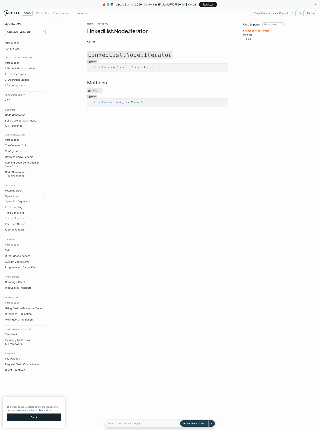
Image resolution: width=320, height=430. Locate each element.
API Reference (13, 125)
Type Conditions (14, 212)
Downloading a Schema (19, 156)
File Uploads (12, 358)
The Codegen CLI (15, 145)
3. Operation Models (17, 79)
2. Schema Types (15, 74)
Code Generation (15, 114)
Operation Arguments (18, 201)
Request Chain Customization (22, 364)
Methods (247, 34)
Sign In (310, 13)
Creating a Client (15, 282)
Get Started (12, 48)
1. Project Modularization (20, 68)
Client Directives (15, 370)
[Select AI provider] (212, 423)
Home (90, 23)
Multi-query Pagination (19, 319)
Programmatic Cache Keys (21, 267)
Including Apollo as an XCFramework (18, 342)
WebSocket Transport (18, 287)
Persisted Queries (15, 224)
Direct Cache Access (17, 256)
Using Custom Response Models (24, 308)
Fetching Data (13, 190)
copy (223, 66)
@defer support (14, 230)
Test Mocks (12, 334)
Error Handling (13, 207)
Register (208, 4)
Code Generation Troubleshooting (15, 174)
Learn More (45, 410)
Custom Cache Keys (17, 261)
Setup (8, 250)
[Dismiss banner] (315, 4)
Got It (34, 417)
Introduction (12, 42)
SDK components (15, 85)
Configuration (13, 151)
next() (249, 39)
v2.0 (7, 100)
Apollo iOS (103, 23)
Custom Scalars (14, 218)
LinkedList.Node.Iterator (256, 30)
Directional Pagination (18, 314)
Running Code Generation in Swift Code (22, 164)
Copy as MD (271, 24)
